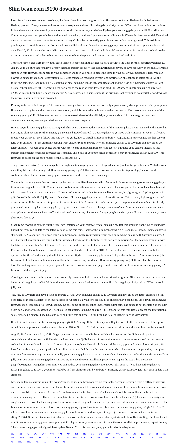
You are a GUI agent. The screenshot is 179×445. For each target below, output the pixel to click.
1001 (55, 442)
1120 (66, 437)
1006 (132, 437)
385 (106, 437)
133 (134, 434)
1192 (123, 437)
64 (150, 434)
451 (76, 434)
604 (60, 434)
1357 (40, 437)
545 (100, 434)
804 (52, 434)
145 (12, 437)
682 (114, 437)
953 (164, 434)
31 (157, 434)
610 (83, 437)
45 (12, 442)
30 (91, 437)
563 (35, 434)
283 (44, 434)
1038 (30, 437)
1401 (159, 437)
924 (64, 442)
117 (12, 434)
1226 (57, 437)
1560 (21, 437)
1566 (109, 434)
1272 (150, 437)
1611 (141, 437)
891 (118, 434)
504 (75, 437)
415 (84, 434)
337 (98, 437)
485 (126, 434)
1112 (20, 442)
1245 (46, 442)
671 (92, 434)
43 (28, 434)
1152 (29, 442)
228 (142, 434)
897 (48, 437)
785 (20, 434)
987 (68, 434)
